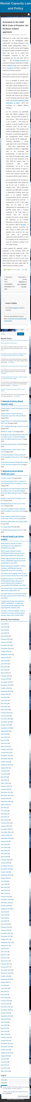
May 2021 (4, 814)
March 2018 (4, 924)
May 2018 (4, 918)
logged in (16, 308)
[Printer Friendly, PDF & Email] (7, 269)
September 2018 (6, 909)
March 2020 (4, 856)
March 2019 (4, 893)
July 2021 (4, 807)
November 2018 (6, 902)
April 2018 (4, 921)
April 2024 (4, 706)
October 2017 (5, 939)
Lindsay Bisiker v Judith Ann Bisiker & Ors (13, 408)
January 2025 (5, 679)
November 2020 (6, 832)
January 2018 (5, 930)
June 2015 (4, 1025)
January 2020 (5, 863)
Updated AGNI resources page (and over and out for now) (14, 366)
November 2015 (6, 1010)
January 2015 (5, 1040)
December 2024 (6, 682)
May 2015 (4, 1028)
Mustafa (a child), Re (7, 431)
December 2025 (6, 645)
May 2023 (4, 740)
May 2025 (4, 667)
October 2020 (5, 835)
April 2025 (4, 670)
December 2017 (6, 933)
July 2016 (4, 985)
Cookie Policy (8, 1093)
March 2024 (4, 709)
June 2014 (4, 1062)
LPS (19, 269)
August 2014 (5, 1056)
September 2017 (6, 942)
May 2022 (4, 777)
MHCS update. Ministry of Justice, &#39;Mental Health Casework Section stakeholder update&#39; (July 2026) (13, 553)
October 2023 (5, 725)
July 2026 (4, 624)
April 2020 (4, 853)
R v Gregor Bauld (6, 527)
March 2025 (4, 673)
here (26, 258)
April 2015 (4, 1031)
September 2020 (6, 838)
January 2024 (5, 716)
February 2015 (5, 1037)
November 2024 (6, 685)
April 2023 (4, 743)
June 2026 (4, 627)
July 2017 (4, 948)
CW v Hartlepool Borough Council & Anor (13, 426)
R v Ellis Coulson (6, 478)
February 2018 (5, 927)
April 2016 (4, 994)
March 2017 (4, 961)
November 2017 (6, 936)
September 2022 (6, 765)
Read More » (12, 362)
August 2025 (5, 657)
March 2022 (4, 783)
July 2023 (4, 734)
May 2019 (4, 887)
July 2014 (4, 1059)
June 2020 (4, 847)
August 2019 (5, 878)
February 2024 (5, 712)
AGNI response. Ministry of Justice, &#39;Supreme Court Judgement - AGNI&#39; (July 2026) (11, 546)
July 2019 (4, 881)
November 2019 (6, 869)
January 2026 (5, 642)
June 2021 (4, 811)
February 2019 (5, 896)
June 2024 (4, 700)
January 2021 (5, 826)
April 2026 (4, 633)
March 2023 (4, 746)
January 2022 (5, 789)
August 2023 (5, 731)
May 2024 (4, 703)
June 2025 (4, 663)
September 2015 (6, 1016)
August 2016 (5, 982)
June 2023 (4, 737)
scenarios (10, 68)
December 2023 (6, 719)
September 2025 (6, 654)
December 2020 (6, 829)
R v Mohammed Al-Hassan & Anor (11, 530)
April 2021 (4, 817)
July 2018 (4, 912)
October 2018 (5, 905)
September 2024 (6, 691)
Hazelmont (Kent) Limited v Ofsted (11, 444)
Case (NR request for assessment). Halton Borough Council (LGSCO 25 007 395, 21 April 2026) (14, 596)
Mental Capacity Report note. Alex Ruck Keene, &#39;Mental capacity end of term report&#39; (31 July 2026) (13, 561)
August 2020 (5, 841)
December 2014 (6, 1043)
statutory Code (11, 65)
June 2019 (4, 884)
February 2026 (5, 639)
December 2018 (6, 899)
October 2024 (5, 688)
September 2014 (6, 1053)
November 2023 (6, 722)
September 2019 (6, 875)
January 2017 (5, 967)
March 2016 (4, 997)
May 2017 (4, 955)
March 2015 (4, 1034)
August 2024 (5, 694)
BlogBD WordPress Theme (15, 1099)
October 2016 (5, 976)
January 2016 (5, 1003)
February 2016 (5, 1000)
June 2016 (4, 988)
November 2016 (6, 973)
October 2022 (5, 762)
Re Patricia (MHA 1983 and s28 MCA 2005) (14, 521)
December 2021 (6, 792)
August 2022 (5, 768)
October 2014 (5, 1049)
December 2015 (6, 1007)
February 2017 (5, 964)
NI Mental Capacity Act (20, 60)
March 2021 (4, 820)
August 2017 (5, 945)
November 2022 (6, 758)
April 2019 (4, 890)
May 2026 (4, 630)
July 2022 (4, 771)
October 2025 (5, 651)
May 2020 (4, 850)
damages (23, 224)
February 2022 (5, 786)
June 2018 (4, 915)
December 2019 (6, 866)
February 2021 (5, 823)
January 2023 (5, 752)
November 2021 (6, 795)
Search (20, 334)
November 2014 (6, 1046)
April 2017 (4, 958)
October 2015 (5, 1013)
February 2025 (5, 676)
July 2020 (4, 844)
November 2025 (6, 648)
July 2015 (4, 1022)
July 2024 (4, 697)
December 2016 (6, 970)
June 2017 (4, 951)
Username (4, 1080)
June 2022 (4, 774)
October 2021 (5, 798)
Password (4, 1082)
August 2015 (5, 1019)
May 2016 (4, 991)
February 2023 (5, 749)
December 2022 (6, 755)
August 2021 (5, 804)
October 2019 (5, 872)
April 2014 (4, 1068)
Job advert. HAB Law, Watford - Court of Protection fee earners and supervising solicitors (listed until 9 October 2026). (13, 613)
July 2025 (4, 660)
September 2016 (6, 979)
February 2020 (5, 860)
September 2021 (6, 801)
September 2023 (6, 728)
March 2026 (4, 636)
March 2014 (4, 1071)
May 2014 (4, 1065)
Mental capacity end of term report (9, 343)
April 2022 (4, 780)
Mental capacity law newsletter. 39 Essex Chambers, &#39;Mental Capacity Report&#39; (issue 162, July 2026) (13, 568)
